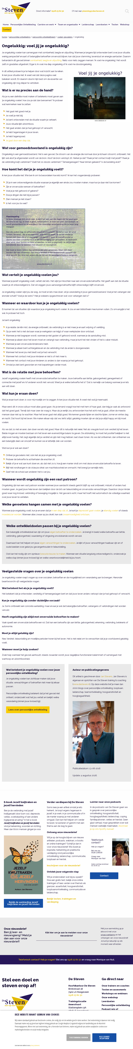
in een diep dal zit (59, 510)
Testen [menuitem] (114, 24)
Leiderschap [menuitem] (88, 24)
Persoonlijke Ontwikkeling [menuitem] (23, 24)
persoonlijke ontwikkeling (19, 37)
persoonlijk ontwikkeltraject (43, 37)
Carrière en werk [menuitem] (46, 24)
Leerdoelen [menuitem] (101, 24)
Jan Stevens (106, 676)
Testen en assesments (114, 989)
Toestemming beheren (78, 1037)
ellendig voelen (111, 510)
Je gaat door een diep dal (18, 140)
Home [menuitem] (6, 24)
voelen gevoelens (64, 37)
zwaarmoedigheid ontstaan (76, 514)
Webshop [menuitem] (124, 24)
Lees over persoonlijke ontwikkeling (27, 709)
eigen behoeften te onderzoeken (65, 532)
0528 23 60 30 (57, 11)
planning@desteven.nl (93, 11)
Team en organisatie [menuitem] (68, 24)
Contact (104, 875)
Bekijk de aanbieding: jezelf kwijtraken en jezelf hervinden (23, 903)
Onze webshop (110, 997)
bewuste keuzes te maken (52, 554)
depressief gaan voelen (89, 510)
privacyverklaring (108, 935)
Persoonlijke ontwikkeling (116, 1005)
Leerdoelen (108, 1001)
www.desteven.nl (81, 684)
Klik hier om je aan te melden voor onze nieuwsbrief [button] (66, 934)
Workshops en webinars (115, 993)
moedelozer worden (11, 514)
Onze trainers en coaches (115, 986)
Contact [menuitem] (7, 29)
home (4, 37)
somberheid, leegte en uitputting (45, 60)
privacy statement (34, 1045)
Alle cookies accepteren (104, 1037)
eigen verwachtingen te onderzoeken (57, 543)
